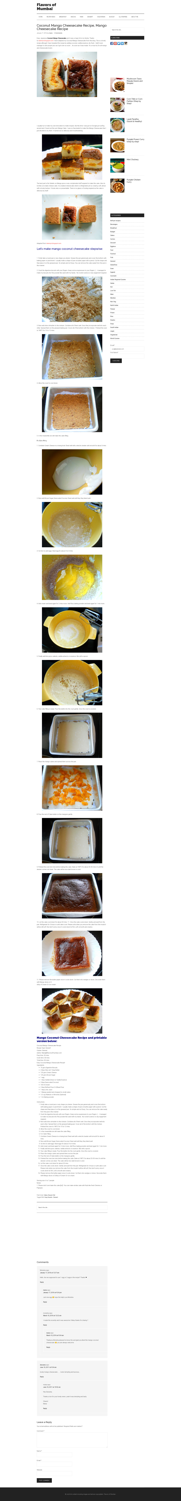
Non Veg (113, 302)
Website (39, 1470)
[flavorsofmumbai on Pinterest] (115, 44)
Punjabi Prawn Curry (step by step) (135, 140)
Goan (112, 268)
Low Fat (113, 290)
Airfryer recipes (115, 221)
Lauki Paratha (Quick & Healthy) (134, 120)
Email (39, 1460)
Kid (54, 1195)
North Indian (114, 305)
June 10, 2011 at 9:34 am (48, 1367)
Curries (112, 239)
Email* (112, 345)
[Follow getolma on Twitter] (118, 44)
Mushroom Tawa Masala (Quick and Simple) (135, 81)
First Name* (114, 352)
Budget (112, 232)
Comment (40, 1431)
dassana (43, 1365)
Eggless (113, 246)
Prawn (112, 313)
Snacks (112, 320)
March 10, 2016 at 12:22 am (52, 1315)
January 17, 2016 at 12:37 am (49, 1273)
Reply (42, 1282)
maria (45, 1290)
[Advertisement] (72, 109)
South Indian (114, 327)
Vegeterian (113, 335)
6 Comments (58, 33)
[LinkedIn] (122, 44)
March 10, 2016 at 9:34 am (55, 1335)
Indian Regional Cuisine (118, 279)
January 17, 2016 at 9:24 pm (52, 1292)
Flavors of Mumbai (46, 6)
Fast (111, 250)
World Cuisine (114, 338)
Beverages (113, 224)
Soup (112, 324)
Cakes (46, 1195)
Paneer (112, 309)
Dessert (50, 1195)
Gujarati (112, 272)
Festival (113, 254)
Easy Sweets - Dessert (51, 1197)
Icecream (113, 276)
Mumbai (113, 298)
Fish (111, 257)
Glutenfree (113, 265)
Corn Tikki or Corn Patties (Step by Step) (134, 101)
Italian (112, 283)
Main (112, 294)
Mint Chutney (133, 159)
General (112, 261)
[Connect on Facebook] (111, 44)
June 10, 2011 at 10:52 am (52, 1387)
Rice (111, 316)
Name (39, 1451)
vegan (112, 331)
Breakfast (113, 228)
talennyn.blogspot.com (46, 41)
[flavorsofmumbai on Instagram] (125, 44)
